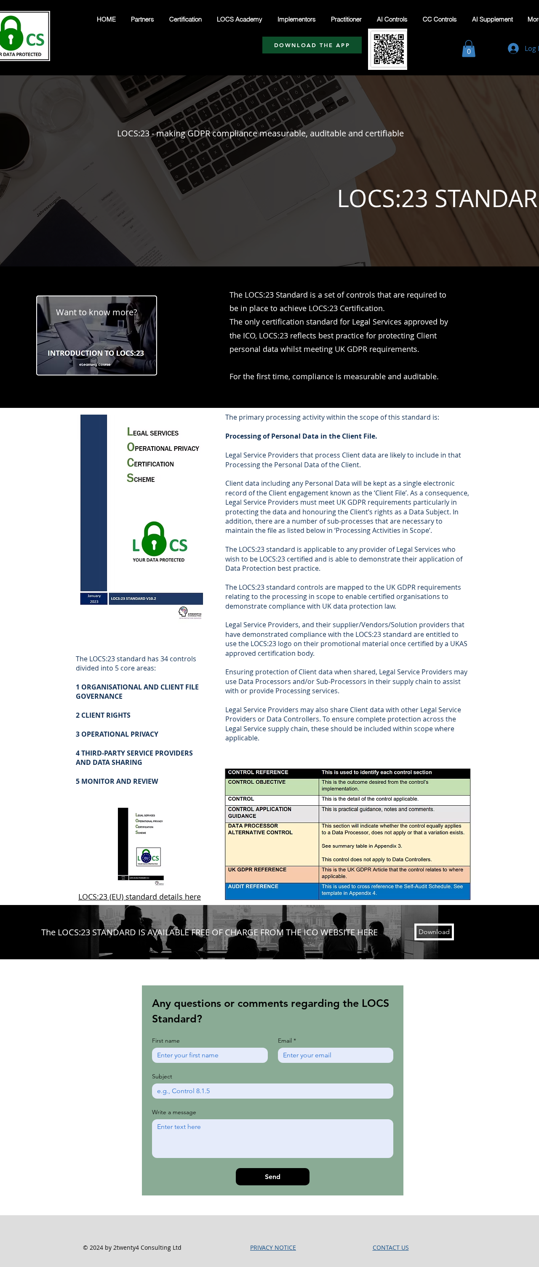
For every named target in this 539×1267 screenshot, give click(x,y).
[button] (469, 48)
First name (166, 1040)
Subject (162, 1076)
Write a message (174, 1112)
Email (287, 1040)
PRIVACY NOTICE (273, 1247)
